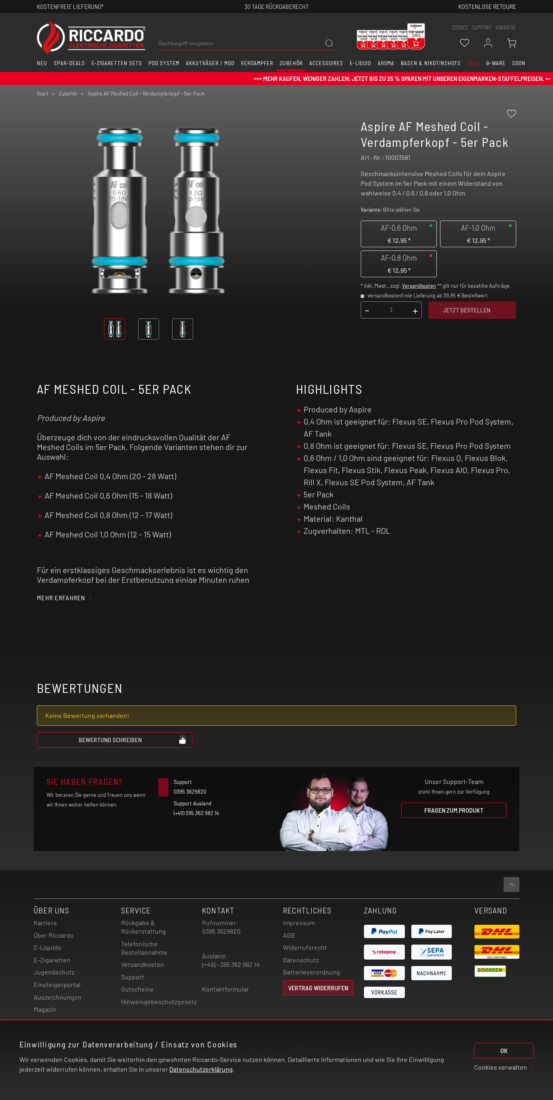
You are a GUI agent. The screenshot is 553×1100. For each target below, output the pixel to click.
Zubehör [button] (291, 63)
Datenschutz (301, 960)
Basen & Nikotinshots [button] (431, 63)
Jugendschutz (54, 972)
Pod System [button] (164, 63)
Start (43, 93)
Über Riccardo (54, 935)
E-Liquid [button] (361, 63)
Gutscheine (137, 989)
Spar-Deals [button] (69, 63)
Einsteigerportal (57, 984)
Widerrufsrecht (305, 947)
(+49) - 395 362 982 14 (231, 964)
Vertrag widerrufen (318, 988)
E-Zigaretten (52, 960)
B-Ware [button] (496, 63)
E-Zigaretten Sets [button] (116, 63)
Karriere (506, 27)
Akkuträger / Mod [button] (210, 63)
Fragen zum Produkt (453, 810)
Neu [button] (42, 63)
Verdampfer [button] (257, 63)
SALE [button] (473, 63)
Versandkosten (419, 285)
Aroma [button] (386, 63)
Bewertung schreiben (110, 739)
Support (132, 977)
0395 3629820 (221, 931)
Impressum (299, 922)
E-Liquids (47, 947)
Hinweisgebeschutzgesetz (159, 1001)
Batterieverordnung (311, 972)
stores (460, 27)
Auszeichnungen (57, 997)
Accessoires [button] (326, 63)
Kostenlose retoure (487, 6)
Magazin (45, 1009)
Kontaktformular (225, 989)
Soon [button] (518, 63)
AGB (289, 935)
